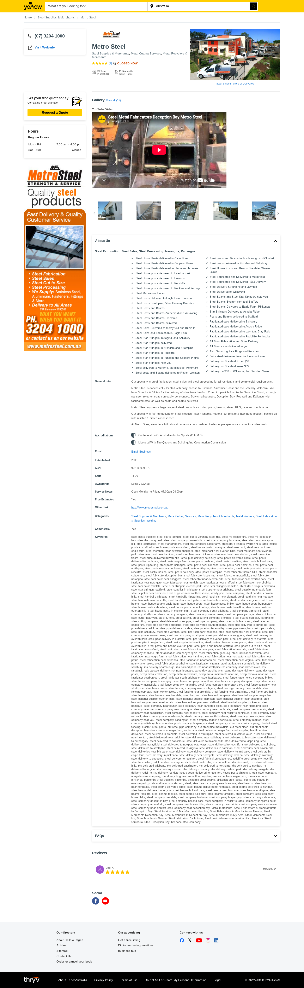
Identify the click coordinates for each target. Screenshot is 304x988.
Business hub (127, 950)
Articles (61, 945)
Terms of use (129, 980)
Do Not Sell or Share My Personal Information (175, 980)
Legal (217, 980)
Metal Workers (245, 516)
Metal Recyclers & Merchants (216, 516)
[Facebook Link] (95, 903)
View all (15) (113, 100)
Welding (151, 520)
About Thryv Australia (72, 980)
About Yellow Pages (69, 940)
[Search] (253, 6)
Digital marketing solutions (135, 945)
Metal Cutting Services (146, 53)
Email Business (141, 451)
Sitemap (61, 950)
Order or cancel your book (74, 961)
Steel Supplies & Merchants (110, 53)
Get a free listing (129, 940)
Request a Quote (55, 112)
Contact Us (63, 956)
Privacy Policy (103, 980)
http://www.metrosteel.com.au (149, 507)
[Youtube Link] (105, 903)
